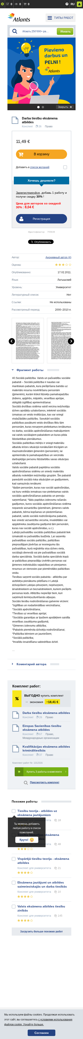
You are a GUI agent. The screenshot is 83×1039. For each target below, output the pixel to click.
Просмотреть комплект (44, 782)
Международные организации (41, 738)
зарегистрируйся (28, 192)
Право (49, 126)
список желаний (39, 167)
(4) (58, 257)
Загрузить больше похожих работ (41, 931)
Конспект (27, 126)
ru (72, 4)
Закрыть (63, 107)
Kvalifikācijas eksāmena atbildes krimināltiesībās (46, 748)
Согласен (41, 1033)
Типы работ (63, 17)
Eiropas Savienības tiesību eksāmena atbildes (42, 727)
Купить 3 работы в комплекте (44, 771)
